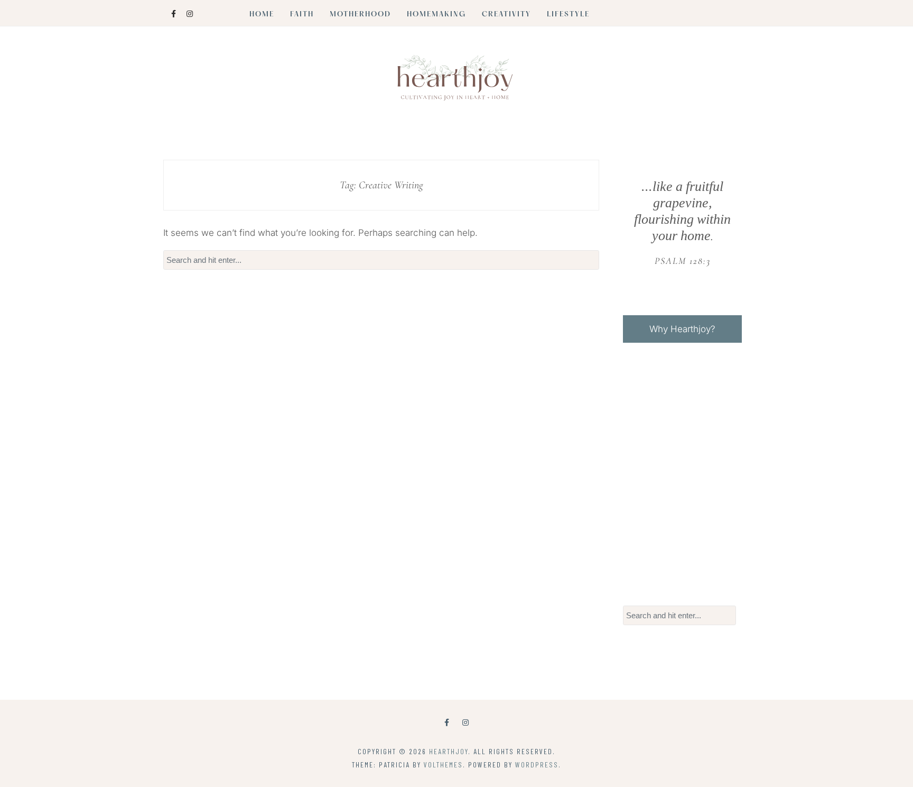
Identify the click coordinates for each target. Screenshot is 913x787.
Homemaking (436, 15)
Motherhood (360, 15)
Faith (302, 15)
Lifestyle (568, 15)
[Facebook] (446, 722)
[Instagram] (465, 722)
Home (261, 15)
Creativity (506, 15)
